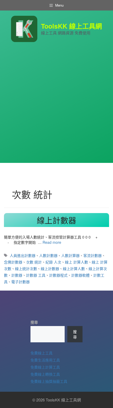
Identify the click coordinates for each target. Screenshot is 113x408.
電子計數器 (20, 281)
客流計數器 (92, 255)
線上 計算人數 (76, 262)
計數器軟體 (80, 275)
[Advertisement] (56, 106)
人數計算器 (70, 255)
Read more (52, 242)
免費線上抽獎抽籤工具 (48, 381)
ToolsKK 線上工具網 (71, 26)
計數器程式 (58, 275)
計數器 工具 (35, 275)
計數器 (16, 275)
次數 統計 (34, 262)
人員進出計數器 (22, 255)
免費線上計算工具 (45, 367)
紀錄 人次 (53, 262)
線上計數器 (56, 220)
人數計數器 (48, 255)
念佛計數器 (13, 262)
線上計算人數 (74, 268)
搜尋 (34, 322)
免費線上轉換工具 (45, 374)
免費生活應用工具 (45, 360)
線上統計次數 (26, 268)
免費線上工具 (41, 352)
